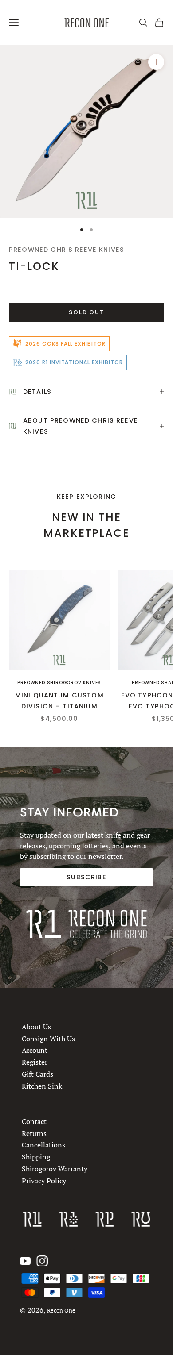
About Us (36, 1027)
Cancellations (43, 1145)
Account (34, 1050)
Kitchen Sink (42, 1086)
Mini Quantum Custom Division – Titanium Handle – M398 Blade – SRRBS (59, 701)
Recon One (61, 1310)
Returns (34, 1133)
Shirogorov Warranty (54, 1169)
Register (34, 1062)
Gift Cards (37, 1074)
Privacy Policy (44, 1181)
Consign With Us (48, 1038)
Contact (34, 1121)
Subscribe (86, 877)
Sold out (87, 312)
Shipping (36, 1157)
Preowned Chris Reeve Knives (66, 249)
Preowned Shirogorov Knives (59, 682)
